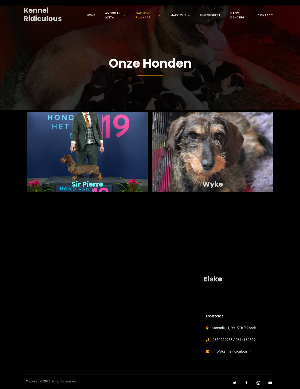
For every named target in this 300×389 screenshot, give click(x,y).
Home (91, 15)
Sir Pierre (87, 184)
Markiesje (178, 15)
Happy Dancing (237, 15)
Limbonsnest (210, 15)
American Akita (113, 15)
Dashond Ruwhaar (143, 15)
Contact (265, 15)
